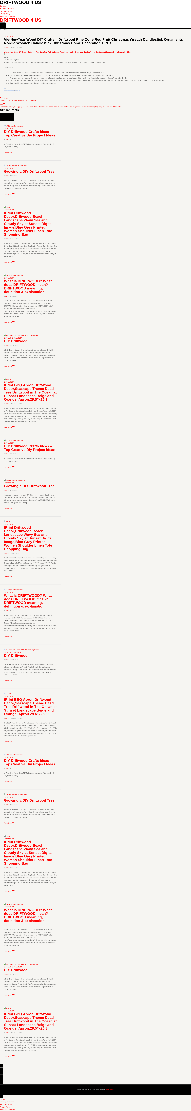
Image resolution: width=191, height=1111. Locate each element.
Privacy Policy (5, 14)
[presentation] (30, 126)
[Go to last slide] (3, 117)
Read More (9, 153)
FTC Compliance (6, 11)
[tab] (1, 1065)
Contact (2, 6)
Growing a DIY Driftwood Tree (29, 171)
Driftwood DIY (9, 36)
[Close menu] (1, 1096)
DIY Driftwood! (16, 341)
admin (7, 47)
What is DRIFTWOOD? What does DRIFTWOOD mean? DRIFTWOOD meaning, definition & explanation (28, 286)
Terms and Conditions (7, 16)
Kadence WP (110, 1089)
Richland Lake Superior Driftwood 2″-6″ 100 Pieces (18, 99)
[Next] (10, 117)
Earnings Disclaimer (7, 8)
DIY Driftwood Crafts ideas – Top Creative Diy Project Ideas (29, 133)
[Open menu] (3, 25)
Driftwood (7, 338)
